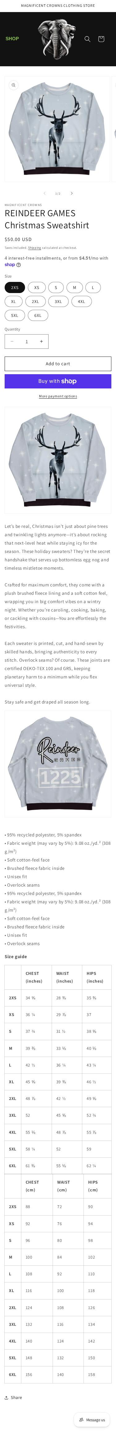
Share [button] (16, 1397)
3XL (58, 301)
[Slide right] (72, 193)
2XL (35, 301)
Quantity (12, 329)
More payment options (58, 396)
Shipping (34, 248)
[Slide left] (44, 193)
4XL (81, 301)
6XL (38, 315)
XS (36, 287)
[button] (12, 39)
